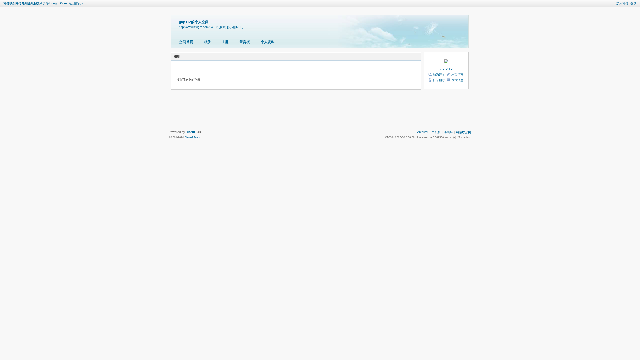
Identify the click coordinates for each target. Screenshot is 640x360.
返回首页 (75, 3)
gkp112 (446, 69)
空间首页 (186, 42)
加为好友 (439, 74)
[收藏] (222, 27)
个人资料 (268, 42)
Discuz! (191, 132)
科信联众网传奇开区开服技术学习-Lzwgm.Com (35, 3)
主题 (225, 42)
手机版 (436, 132)
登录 (633, 3)
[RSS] (239, 27)
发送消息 (458, 80)
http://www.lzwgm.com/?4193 (198, 27)
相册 (207, 42)
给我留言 (458, 74)
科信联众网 (463, 132)
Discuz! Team (192, 137)
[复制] (231, 27)
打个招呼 (439, 80)
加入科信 (622, 3)
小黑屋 (448, 132)
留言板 (245, 42)
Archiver (422, 132)
